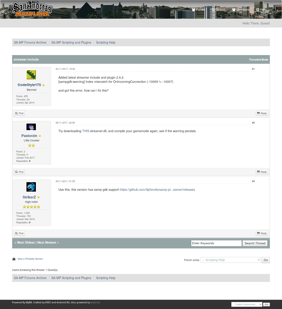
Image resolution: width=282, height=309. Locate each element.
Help (263, 9)
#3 (253, 181)
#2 (253, 122)
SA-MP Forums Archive (30, 42)
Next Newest (46, 242)
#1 (253, 68)
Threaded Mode (258, 59)
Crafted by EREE (42, 302)
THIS (85, 131)
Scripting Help (105, 42)
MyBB (29, 302)
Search (220, 9)
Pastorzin (29, 135)
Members (243, 9)
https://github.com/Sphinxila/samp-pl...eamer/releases (157, 189)
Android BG (63, 302)
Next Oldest (26, 242)
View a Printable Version (30, 258)
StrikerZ (29, 197)
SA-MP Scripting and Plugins (71, 42)
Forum (200, 9)
